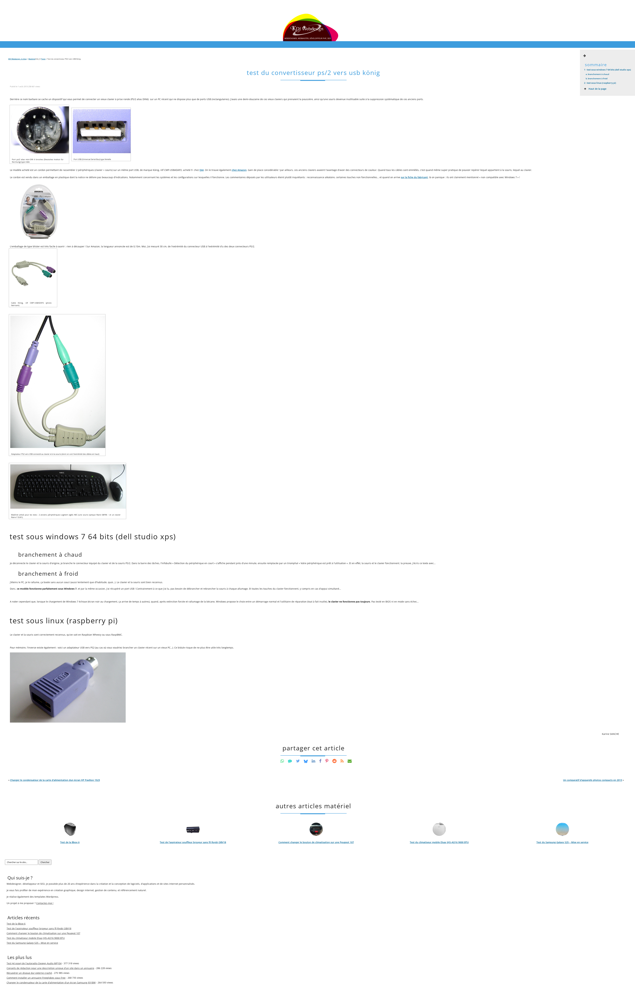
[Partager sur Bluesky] (305, 760)
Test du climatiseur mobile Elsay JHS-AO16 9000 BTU (439, 842)
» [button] (593, 780)
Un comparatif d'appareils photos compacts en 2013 (592, 780)
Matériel (31, 59)
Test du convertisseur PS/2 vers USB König (313, 72)
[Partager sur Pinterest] (327, 760)
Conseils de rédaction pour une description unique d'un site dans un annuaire (50, 968)
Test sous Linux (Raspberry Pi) (600, 82)
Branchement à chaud (597, 74)
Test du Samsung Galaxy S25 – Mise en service (562, 842)
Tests (43, 59)
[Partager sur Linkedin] (313, 760)
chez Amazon (239, 170)
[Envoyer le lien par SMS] (290, 760)
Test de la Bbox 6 (70, 842)
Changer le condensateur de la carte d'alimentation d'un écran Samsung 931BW (51, 982)
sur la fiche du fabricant (414, 177)
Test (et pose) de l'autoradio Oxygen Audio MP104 (34, 963)
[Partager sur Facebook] (320, 760)
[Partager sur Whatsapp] (282, 760)
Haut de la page (597, 88)
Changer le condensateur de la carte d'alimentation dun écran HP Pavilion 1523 (55, 780)
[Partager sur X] (297, 760)
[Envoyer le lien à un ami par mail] (349, 760)
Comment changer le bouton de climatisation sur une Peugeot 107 (316, 842)
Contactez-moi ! (44, 903)
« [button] (54, 780)
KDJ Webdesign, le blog (17, 59)
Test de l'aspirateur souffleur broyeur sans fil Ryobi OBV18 (193, 842)
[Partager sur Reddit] (334, 760)
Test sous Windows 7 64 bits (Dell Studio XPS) (607, 69)
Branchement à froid (596, 78)
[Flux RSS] (342, 760)
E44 (202, 170)
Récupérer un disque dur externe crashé (29, 973)
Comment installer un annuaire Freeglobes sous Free (36, 977)
